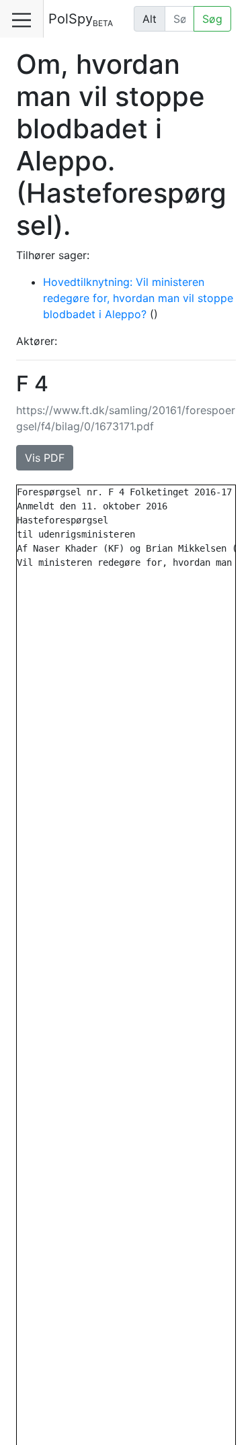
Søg (212, 19)
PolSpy (80, 19)
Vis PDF (45, 457)
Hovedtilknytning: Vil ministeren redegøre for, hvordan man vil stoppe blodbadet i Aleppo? (138, 298)
